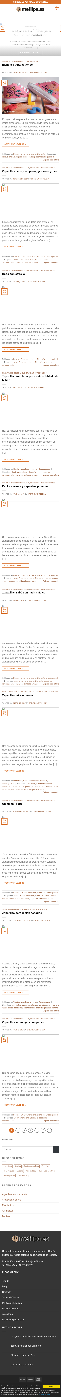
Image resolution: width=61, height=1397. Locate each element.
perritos (21, 786)
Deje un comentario (51, 160)
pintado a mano (8, 581)
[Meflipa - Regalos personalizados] (30, 9)
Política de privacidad (13, 1319)
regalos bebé (21, 157)
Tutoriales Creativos (47, 1171)
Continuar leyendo (30, 53)
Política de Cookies (12, 1303)
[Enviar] (56, 1149)
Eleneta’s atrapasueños (17, 64)
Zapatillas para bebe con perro (26, 1346)
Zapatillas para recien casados (22, 912)
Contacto (6, 1292)
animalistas (30, 784)
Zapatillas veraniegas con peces (23, 1022)
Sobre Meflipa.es (10, 1297)
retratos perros (52, 786)
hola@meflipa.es (34, 1261)
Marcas (20, 1171)
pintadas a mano (51, 578)
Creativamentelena (20, 61)
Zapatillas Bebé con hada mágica (23, 592)
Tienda (5, 1281)
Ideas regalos (8, 1171)
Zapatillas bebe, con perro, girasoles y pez (29, 171)
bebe (4, 157)
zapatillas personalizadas (12, 789)
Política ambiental (11, 1308)
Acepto (51, 1386)
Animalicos (7, 1211)
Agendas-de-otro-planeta (14, 1194)
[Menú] (4, 9)
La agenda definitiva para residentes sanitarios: (30, 32)
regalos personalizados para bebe (41, 157)
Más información (44, 1394)
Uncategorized (48, 168)
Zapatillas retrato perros (17, 695)
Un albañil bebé (12, 803)
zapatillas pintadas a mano (27, 262)
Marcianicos (8, 1205)
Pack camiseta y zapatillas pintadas (25, 486)
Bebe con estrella (13, 273)
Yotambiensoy (23, 1175)
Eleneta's (35, 61)
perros (27, 786)
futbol (39, 472)
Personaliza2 (31, 1171)
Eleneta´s (11, 157)
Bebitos (6, 61)
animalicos (7, 692)
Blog (4, 1286)
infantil (47, 896)
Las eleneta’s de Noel (22, 1364)
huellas (14, 786)
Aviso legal (7, 1314)
